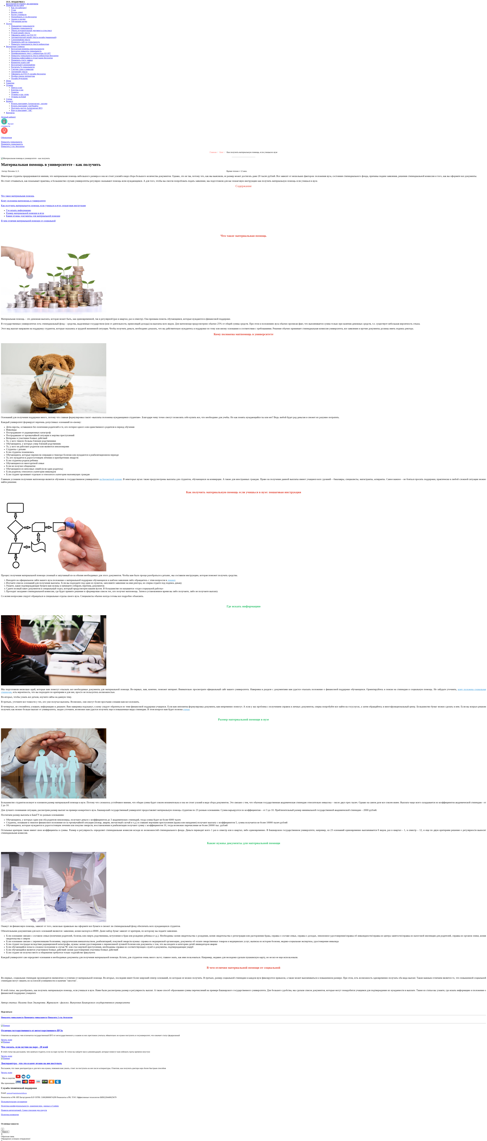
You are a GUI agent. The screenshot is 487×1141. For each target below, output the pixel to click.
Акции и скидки (18, 19)
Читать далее (6, 1040)
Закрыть (5, 1132)
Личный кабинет (8, 117)
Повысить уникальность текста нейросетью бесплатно (34, 56)
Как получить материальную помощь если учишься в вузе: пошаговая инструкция (43, 205)
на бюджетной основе (110, 479)
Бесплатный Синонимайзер (23, 65)
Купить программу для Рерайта (24, 106)
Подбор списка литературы (23, 76)
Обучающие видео (19, 21)
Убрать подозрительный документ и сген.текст (31, 30)
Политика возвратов (10, 1114)
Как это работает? (19, 8)
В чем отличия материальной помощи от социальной (28, 220)
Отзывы (9, 85)
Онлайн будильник (19, 78)
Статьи (9, 99)
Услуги (9, 24)
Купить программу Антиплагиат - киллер (29, 103)
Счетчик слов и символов (22, 69)
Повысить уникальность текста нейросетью (30, 44)
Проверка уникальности (21, 28)
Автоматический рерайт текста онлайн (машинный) (33, 37)
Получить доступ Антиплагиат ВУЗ (26, 108)
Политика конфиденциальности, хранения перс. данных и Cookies (30, 1106)
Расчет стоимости (19, 14)
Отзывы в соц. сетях (20, 94)
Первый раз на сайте (15, 5)
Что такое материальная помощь (17, 196)
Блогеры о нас (17, 90)
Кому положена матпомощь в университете (23, 200)
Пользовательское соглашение (14, 1102)
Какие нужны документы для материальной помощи (33, 216)
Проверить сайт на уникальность (25, 42)
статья (186, 709)
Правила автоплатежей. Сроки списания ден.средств (24, 1110)
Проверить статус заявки (22, 60)
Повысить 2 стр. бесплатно (12, 146)
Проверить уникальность (12, 144)
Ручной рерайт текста (20, 33)
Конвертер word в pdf (20, 62)
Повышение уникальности (22, 26)
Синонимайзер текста (20, 40)
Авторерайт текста (19, 72)
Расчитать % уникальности (23, 67)
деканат (171, 580)
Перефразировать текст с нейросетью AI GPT (31, 53)
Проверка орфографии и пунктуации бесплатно (32, 58)
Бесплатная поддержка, (22, 4)
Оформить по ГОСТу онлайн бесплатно (28, 74)
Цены (8, 81)
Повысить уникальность (11, 142)
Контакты (10, 113)
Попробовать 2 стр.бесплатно (24, 17)
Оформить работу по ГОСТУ (23, 35)
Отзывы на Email (18, 97)
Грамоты (15, 92)
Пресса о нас (16, 87)
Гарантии (10, 83)
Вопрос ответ (17, 12)
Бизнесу (9, 101)
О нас (13, 10)
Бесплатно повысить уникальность (26, 51)
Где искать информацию (18, 210)
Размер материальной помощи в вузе (25, 213)
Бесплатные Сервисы (15, 46)
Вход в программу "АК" (21, 110)
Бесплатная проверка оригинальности (27, 49)
